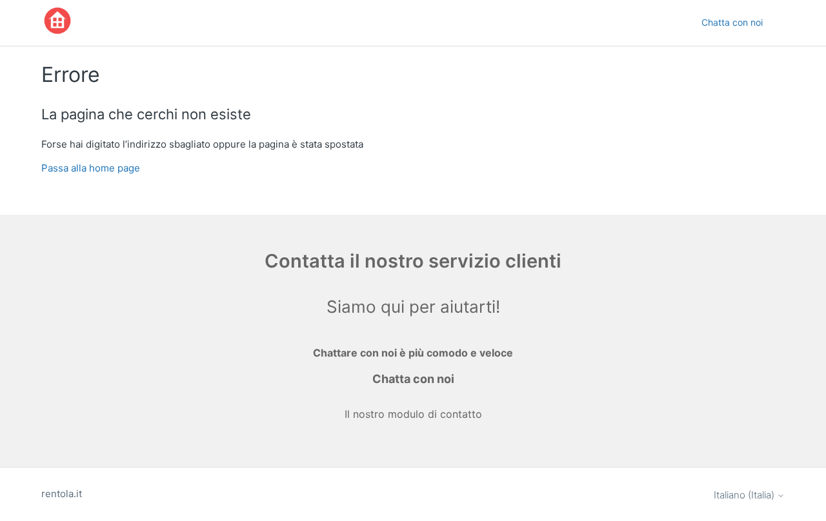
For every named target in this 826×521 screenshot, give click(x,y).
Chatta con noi (732, 22)
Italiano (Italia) (745, 494)
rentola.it (61, 493)
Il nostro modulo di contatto (413, 414)
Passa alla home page (90, 168)
